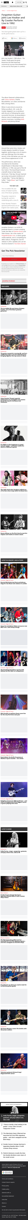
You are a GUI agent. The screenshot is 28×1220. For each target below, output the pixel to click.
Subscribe (18, 2)
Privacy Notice (22, 265)
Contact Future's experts (8, 1182)
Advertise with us (6, 1192)
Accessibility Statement (8, 1196)
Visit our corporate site (14, 1167)
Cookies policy (5, 1189)
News (3, 27)
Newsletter (23, 38)
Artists (3, 10)
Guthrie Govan (18, 231)
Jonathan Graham (12, 27)
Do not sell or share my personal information (13, 1210)
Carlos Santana (10, 99)
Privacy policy (5, 1185)
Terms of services (20, 263)
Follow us (15, 38)
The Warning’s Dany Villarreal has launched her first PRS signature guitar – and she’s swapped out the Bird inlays (15, 1136)
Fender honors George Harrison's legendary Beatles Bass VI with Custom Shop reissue (14, 1146)
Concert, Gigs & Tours (12, 10)
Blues (13, 180)
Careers (4, 1206)
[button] (2, 2)
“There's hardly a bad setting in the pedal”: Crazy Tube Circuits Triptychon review (15, 1126)
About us (4, 1203)
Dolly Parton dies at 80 (16, 6)
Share (5, 38)
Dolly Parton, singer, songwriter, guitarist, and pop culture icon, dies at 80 (14, 1117)
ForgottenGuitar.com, (9, 235)
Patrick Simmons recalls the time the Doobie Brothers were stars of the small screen (14, 1155)
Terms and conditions (7, 1179)
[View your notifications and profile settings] (12, 2)
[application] (14, 133)
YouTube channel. (20, 244)
